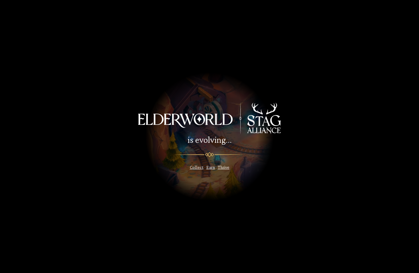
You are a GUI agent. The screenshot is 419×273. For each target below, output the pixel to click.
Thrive (223, 167)
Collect (197, 167)
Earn (210, 167)
